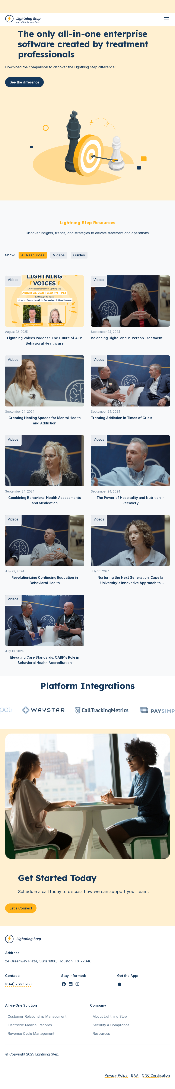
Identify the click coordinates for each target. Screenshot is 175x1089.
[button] (165, 19)
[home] (23, 19)
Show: (10, 255)
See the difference (24, 82)
